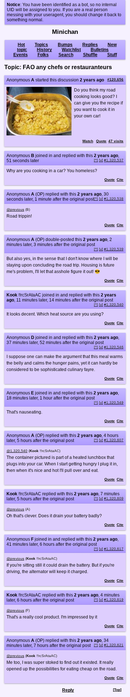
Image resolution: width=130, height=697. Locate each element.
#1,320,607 (114, 440)
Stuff (112, 54)
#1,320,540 (114, 305)
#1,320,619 (114, 600)
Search (65, 54)
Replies (90, 44)
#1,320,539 (114, 249)
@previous (15, 209)
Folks (43, 54)
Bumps (65, 44)
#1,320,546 (114, 347)
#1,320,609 (114, 498)
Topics (41, 44)
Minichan (65, 31)
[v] (101, 160)
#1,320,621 (114, 645)
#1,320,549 (114, 403)
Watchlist (71, 49)
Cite (120, 180)
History (44, 49)
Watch (87, 141)
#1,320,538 (114, 199)
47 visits (116, 141)
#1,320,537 (114, 160)
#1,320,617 (114, 549)
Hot (21, 44)
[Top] (117, 690)
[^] (96, 160)
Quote (101, 141)
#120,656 (115, 79)
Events (20, 54)
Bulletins (100, 49)
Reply (68, 690)
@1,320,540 (16, 451)
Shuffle (90, 54)
